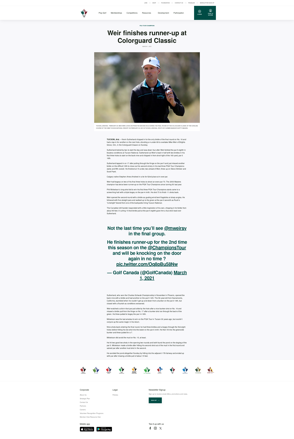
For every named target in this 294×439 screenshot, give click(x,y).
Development (163, 13)
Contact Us (179, 3)
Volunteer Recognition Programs (91, 413)
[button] (155, 400)
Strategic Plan (85, 398)
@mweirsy (175, 228)
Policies (115, 395)
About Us (83, 395)
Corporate (84, 389)
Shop (154, 3)
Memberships (116, 13)
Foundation (165, 3)
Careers (83, 409)
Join (145, 3)
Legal (115, 389)
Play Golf (102, 13)
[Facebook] (150, 428)
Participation (179, 13)
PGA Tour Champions (147, 25)
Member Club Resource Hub (90, 417)
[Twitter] (160, 428)
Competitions (132, 13)
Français (191, 3)
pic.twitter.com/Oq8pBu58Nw (147, 264)
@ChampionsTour (167, 247)
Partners (83, 406)
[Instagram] (155, 428)
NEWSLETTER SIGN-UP (207, 3)
